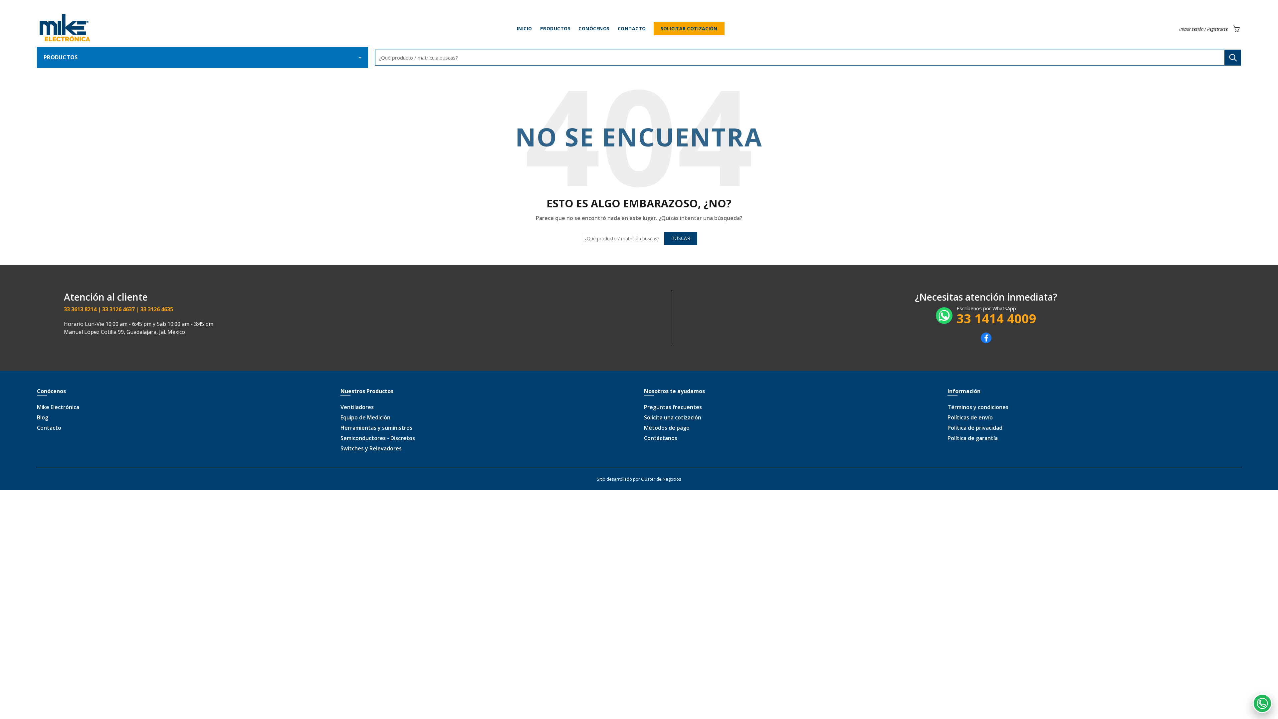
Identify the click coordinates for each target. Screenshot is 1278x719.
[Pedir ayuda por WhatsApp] (1262, 703)
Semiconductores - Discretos (377, 438)
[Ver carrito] (1236, 29)
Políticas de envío (970, 417)
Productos (555, 28)
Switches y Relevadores (371, 448)
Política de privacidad (975, 427)
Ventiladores (357, 407)
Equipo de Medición (365, 417)
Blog (42, 417)
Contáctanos (660, 438)
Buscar (1232, 57)
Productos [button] (61, 57)
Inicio (524, 28)
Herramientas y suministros (376, 427)
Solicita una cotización (672, 417)
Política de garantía (973, 438)
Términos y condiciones (978, 407)
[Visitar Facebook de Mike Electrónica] (986, 341)
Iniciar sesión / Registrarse (1203, 29)
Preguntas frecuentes (673, 407)
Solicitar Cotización (689, 28)
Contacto (632, 28)
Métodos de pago (667, 427)
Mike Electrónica (58, 407)
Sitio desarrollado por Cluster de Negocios (639, 479)
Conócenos (594, 28)
